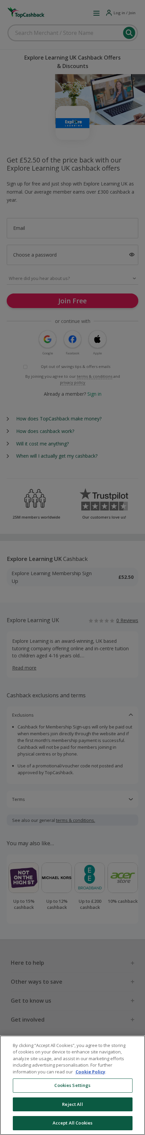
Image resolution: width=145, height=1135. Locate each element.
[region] (72, 1085)
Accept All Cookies (72, 1123)
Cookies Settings (72, 1085)
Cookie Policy (90, 1072)
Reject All (72, 1104)
